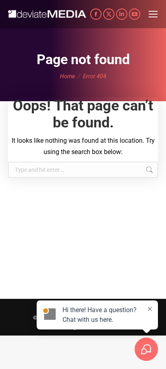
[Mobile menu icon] (153, 14)
